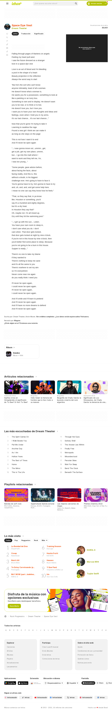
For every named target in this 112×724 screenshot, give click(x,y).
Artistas (10, 651)
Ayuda (80, 647)
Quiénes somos (83, 659)
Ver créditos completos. (45, 317)
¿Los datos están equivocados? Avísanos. (72, 317)
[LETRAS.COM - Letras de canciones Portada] (16, 3)
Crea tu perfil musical (50, 647)
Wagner (17, 320)
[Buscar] (76, 3)
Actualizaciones (13, 663)
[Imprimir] (7, 47)
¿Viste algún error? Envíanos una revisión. (21, 323)
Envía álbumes (47, 651)
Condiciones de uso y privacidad (90, 651)
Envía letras (46, 655)
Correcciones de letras (51, 659)
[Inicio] (5, 616)
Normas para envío (85, 663)
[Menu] (7, 3)
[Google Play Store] (10, 683)
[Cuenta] (105, 3)
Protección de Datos (85, 655)
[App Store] (23, 683)
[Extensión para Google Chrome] (36, 683)
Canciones (11, 647)
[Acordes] (7, 44)
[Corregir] (7, 51)
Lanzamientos (12, 667)
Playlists (10, 659)
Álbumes (10, 655)
